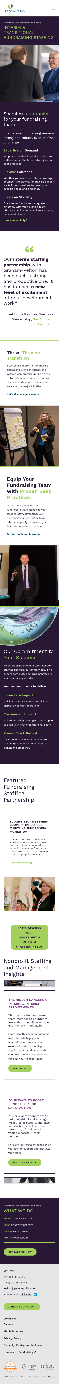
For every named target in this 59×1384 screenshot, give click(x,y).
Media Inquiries (13, 1331)
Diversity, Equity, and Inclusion (23, 1345)
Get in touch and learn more (25, 534)
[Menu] (53, 8)
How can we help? (15, 220)
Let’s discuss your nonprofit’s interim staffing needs (29, 937)
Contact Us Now (20, 1252)
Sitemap (51, 1377)
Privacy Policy (12, 1338)
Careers (8, 1324)
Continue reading (21, 862)
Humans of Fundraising (20, 1352)
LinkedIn (26, 1294)
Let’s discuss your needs (23, 394)
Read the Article (25, 1162)
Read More (20, 1068)
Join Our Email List (22, 1306)
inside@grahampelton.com (20, 1288)
